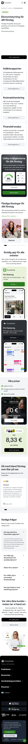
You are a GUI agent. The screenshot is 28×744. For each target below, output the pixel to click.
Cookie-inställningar (6, 739)
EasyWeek (4, 8)
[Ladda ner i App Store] (14, 703)
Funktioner (10, 8)
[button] (5, 245)
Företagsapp (13, 337)
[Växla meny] (23, 2)
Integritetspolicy (21, 739)
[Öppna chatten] (24, 740)
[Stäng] (24, 722)
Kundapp (13, 284)
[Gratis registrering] (14, 79)
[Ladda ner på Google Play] (14, 709)
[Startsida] (6, 3)
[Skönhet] (11, 231)
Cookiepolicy (14, 739)
